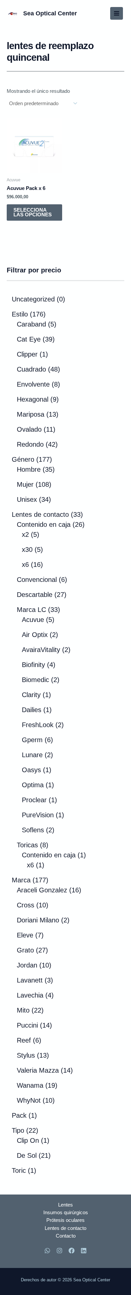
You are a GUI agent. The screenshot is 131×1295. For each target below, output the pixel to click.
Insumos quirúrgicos (65, 1212)
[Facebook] (72, 1251)
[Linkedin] (84, 1251)
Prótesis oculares (65, 1220)
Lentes (65, 1205)
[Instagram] (59, 1251)
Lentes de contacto (65, 1228)
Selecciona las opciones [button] (32, 212)
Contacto (66, 1236)
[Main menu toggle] (116, 13)
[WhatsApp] (47, 1251)
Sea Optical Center (50, 13)
